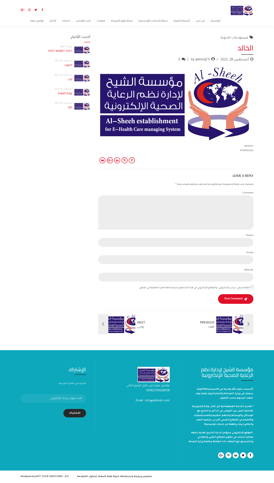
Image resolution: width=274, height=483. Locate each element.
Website (248, 270)
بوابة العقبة (65, 93)
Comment (247, 193)
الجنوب (68, 64)
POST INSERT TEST (60, 50)
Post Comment (233, 299)
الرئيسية (215, 21)
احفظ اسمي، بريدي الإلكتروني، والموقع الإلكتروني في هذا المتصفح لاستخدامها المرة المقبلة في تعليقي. (194, 288)
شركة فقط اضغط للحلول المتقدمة (98, 476)
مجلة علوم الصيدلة (122, 21)
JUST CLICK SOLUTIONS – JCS (52, 476)
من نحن (200, 21)
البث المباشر (83, 21)
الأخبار (53, 21)
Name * (249, 235)
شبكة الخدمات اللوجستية (153, 21)
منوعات (100, 21)
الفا (70, 107)
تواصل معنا (37, 21)
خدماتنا (66, 21)
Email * (249, 253)
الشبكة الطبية (182, 21)
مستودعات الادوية (234, 38)
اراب (70, 79)
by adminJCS (200, 60)
